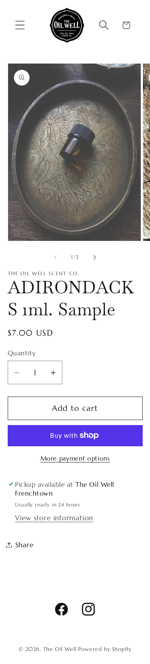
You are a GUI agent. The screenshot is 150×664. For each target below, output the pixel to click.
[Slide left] (55, 257)
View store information (54, 517)
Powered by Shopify (104, 649)
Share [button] (24, 544)
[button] (20, 25)
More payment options (75, 458)
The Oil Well (60, 649)
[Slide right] (94, 257)
